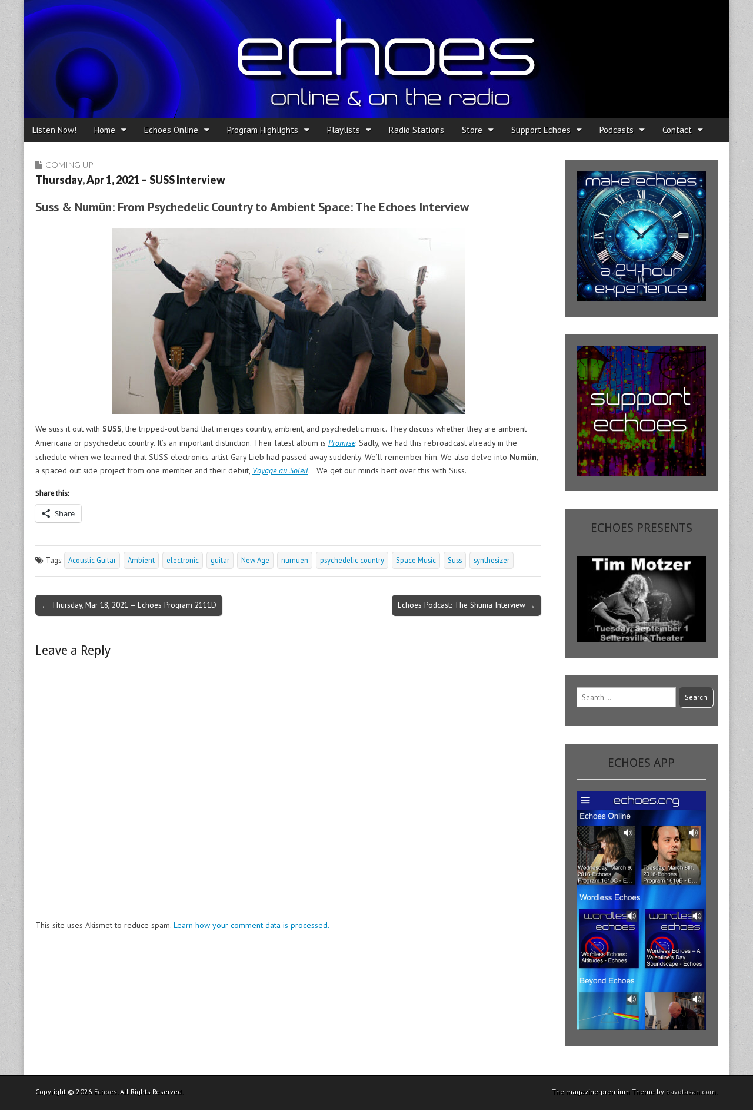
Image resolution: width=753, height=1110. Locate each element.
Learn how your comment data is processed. (251, 925)
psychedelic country (352, 560)
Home (104, 129)
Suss (455, 560)
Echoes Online (171, 129)
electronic (182, 560)
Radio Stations (416, 129)
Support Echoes (541, 129)
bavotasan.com (691, 1091)
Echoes (105, 1091)
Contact (677, 129)
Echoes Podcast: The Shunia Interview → (466, 604)
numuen (294, 560)
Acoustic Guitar (92, 560)
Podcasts (616, 129)
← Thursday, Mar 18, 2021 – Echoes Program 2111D (128, 604)
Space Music (416, 560)
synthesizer (491, 560)
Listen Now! (54, 129)
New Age (255, 560)
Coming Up (69, 165)
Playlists (343, 129)
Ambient (141, 560)
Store (472, 129)
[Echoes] (376, 59)
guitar (220, 560)
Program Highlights (262, 129)
